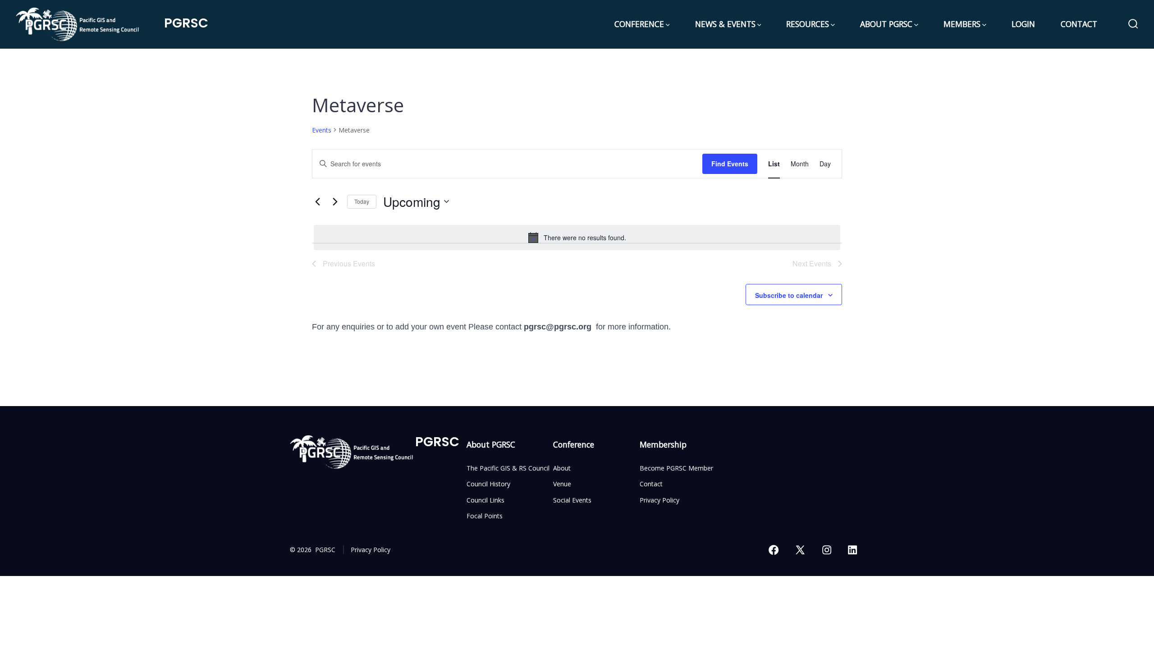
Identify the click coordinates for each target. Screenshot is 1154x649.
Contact (651, 484)
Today (361, 201)
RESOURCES (807, 23)
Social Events (572, 500)
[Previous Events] (317, 201)
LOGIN (1023, 23)
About (562, 468)
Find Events (729, 163)
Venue (562, 484)
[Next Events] (335, 201)
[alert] (577, 237)
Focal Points (485, 516)
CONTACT (1079, 23)
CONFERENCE (639, 23)
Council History (488, 484)
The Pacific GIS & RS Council (508, 468)
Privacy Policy (659, 500)
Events (321, 130)
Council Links (485, 500)
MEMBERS (961, 23)
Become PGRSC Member (676, 468)
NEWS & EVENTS (725, 23)
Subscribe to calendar (789, 295)
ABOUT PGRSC (886, 23)
